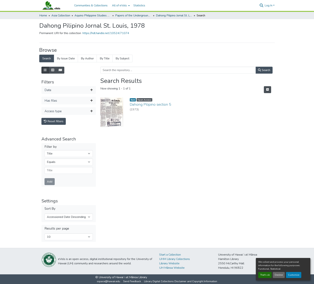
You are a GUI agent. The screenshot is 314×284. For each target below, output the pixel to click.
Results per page (57, 228)
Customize (293, 275)
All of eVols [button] (119, 5)
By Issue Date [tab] (66, 58)
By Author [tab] (87, 58)
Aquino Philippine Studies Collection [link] (93, 15)
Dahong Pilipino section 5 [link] (150, 104)
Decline (279, 275)
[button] (55, 5)
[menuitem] (120, 5)
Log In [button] (269, 5)
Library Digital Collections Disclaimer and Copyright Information (180, 281)
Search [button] (265, 70)
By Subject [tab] (122, 58)
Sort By (50, 209)
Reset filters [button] (55, 121)
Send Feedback (132, 281)
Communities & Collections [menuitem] (91, 5)
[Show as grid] (53, 70)
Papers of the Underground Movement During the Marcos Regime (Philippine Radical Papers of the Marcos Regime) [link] (133, 15)
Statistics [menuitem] (139, 5)
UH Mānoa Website (172, 268)
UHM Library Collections (174, 259)
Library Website (169, 263)
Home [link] (43, 15)
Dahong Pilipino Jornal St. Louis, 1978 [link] (174, 15)
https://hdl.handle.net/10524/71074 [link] (105, 33)
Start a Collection (170, 255)
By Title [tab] (105, 58)
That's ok (265, 275)
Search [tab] (46, 58)
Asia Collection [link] (60, 15)
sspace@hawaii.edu (108, 281)
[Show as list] (45, 70)
